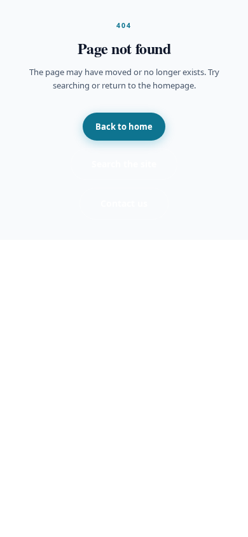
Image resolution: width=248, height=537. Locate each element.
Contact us (124, 203)
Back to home (124, 126)
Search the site (124, 164)
